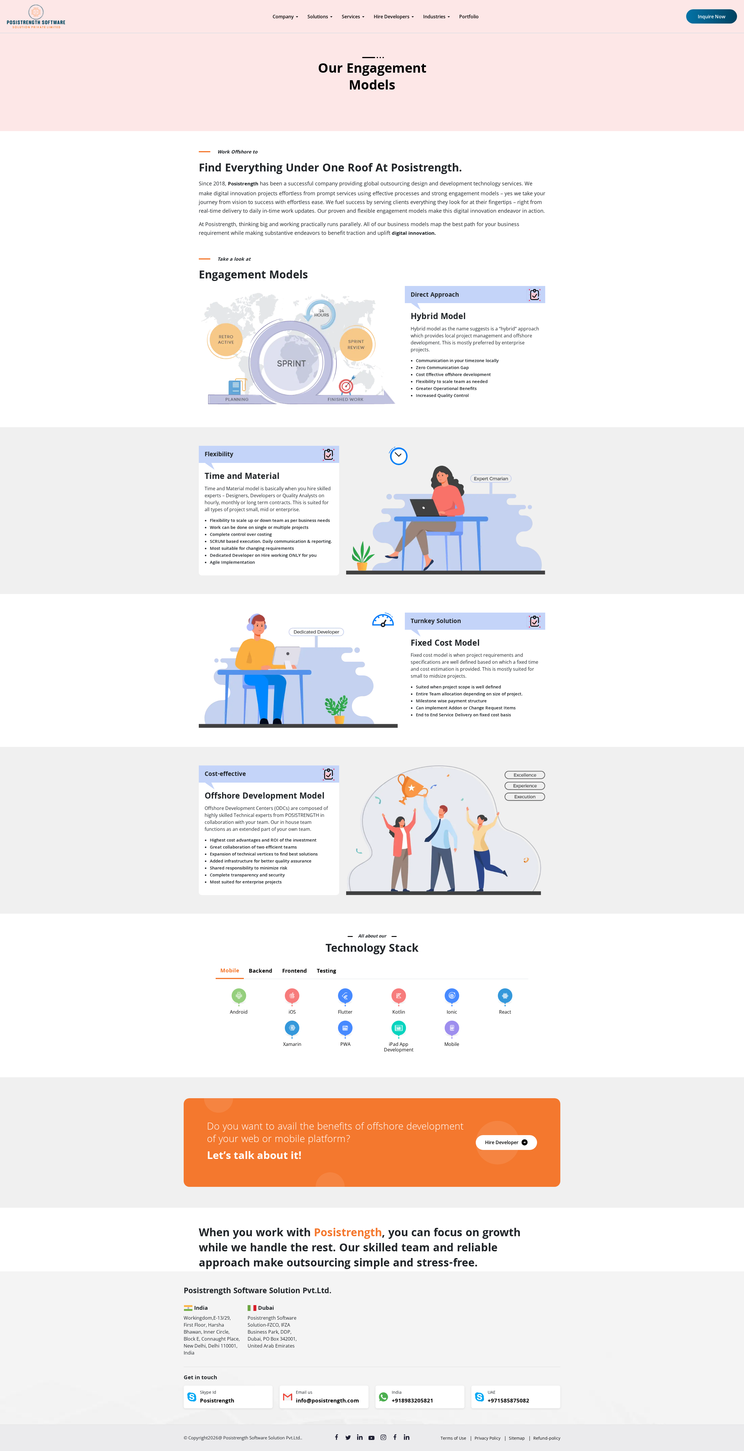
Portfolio (469, 16)
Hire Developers (391, 16)
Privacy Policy (487, 1438)
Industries (434, 16)
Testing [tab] (326, 971)
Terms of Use (453, 1438)
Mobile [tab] (229, 971)
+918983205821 (412, 1401)
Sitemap (517, 1438)
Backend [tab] (260, 971)
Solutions (317, 16)
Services (351, 16)
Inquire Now (711, 16)
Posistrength (217, 1401)
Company (283, 16)
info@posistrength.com (327, 1401)
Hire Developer (501, 1142)
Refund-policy (546, 1438)
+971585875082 (508, 1401)
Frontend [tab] (294, 971)
